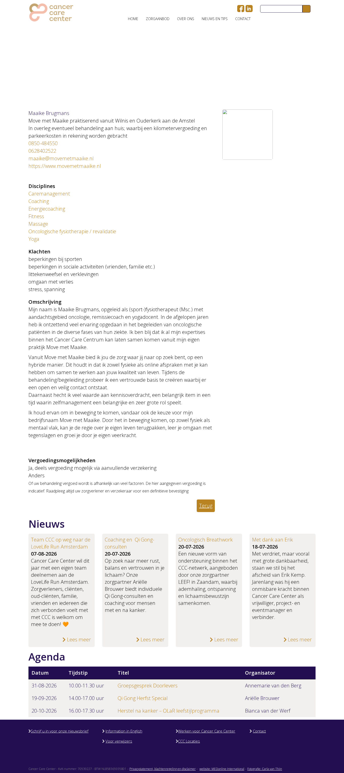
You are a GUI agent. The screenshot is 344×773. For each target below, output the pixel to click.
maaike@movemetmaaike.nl (61, 158)
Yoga (33, 239)
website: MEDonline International (221, 769)
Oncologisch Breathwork (205, 539)
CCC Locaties (189, 741)
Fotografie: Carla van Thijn (264, 769)
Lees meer (78, 639)
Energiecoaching (46, 208)
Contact (243, 18)
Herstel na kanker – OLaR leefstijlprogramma (168, 710)
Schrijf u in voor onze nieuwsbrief (59, 730)
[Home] (51, 12)
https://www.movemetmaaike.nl (64, 166)
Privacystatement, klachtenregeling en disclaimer (162, 769)
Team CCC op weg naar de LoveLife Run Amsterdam (60, 543)
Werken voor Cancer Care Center (206, 730)
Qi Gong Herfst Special (143, 698)
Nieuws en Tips (215, 18)
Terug (205, 505)
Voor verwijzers (119, 741)
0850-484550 (43, 143)
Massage (38, 223)
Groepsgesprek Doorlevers (148, 685)
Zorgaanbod (157, 18)
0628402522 (42, 150)
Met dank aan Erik (272, 539)
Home (133, 18)
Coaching (38, 201)
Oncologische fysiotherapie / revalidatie (72, 231)
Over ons (185, 18)
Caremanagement (49, 193)
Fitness (36, 216)
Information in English (124, 730)
